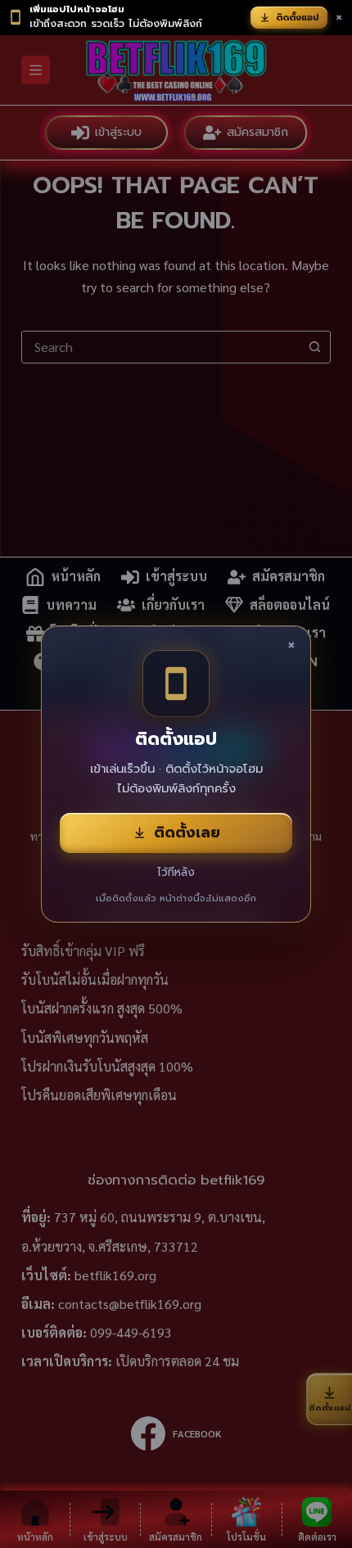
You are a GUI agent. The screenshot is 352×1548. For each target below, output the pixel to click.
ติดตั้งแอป (297, 18)
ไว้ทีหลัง (176, 872)
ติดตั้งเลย (187, 832)
